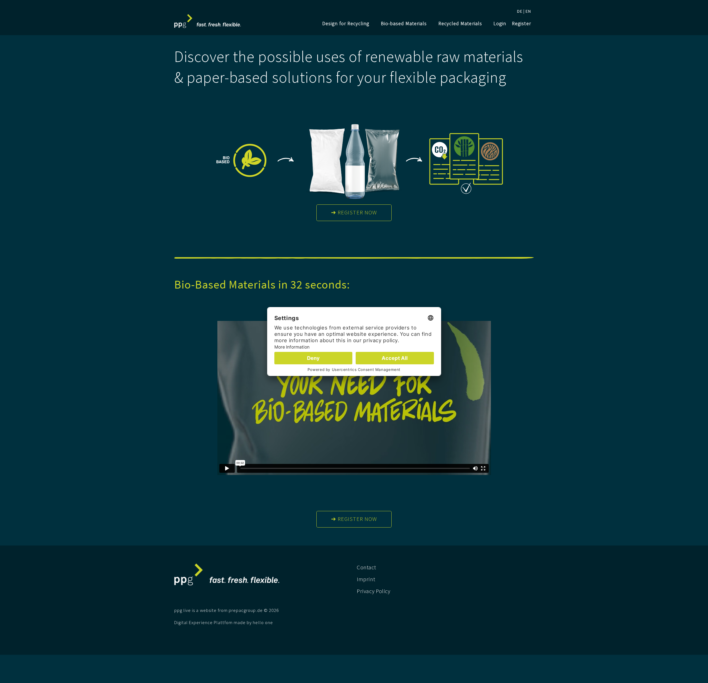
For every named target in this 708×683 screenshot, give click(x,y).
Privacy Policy (374, 591)
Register (521, 23)
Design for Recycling (345, 23)
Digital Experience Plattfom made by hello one (223, 622)
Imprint (366, 579)
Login (499, 23)
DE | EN (524, 11)
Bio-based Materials (404, 23)
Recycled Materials (460, 23)
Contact (366, 567)
